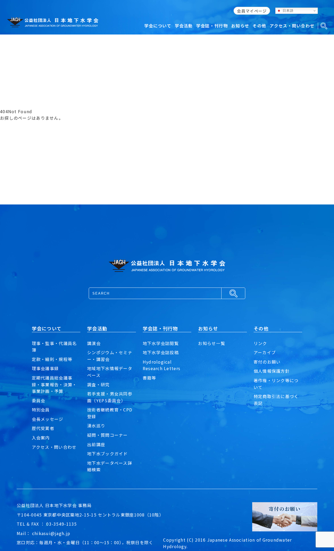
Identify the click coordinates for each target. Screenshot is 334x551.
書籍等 (149, 378)
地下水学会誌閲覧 (161, 343)
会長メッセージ (47, 419)
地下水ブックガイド (107, 453)
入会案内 (41, 437)
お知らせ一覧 (211, 343)
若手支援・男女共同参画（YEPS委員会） (109, 397)
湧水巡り (96, 425)
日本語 (287, 11)
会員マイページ (252, 11)
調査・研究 (98, 384)
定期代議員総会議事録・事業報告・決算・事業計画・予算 (54, 384)
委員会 (38, 400)
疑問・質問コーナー (107, 435)
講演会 (94, 343)
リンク (260, 343)
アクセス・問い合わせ (54, 447)
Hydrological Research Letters (161, 365)
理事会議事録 (45, 368)
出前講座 (96, 444)
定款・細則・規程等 (52, 359)
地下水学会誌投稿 (161, 352)
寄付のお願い (267, 362)
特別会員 (41, 409)
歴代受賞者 (43, 428)
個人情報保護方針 (272, 371)
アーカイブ (265, 352)
